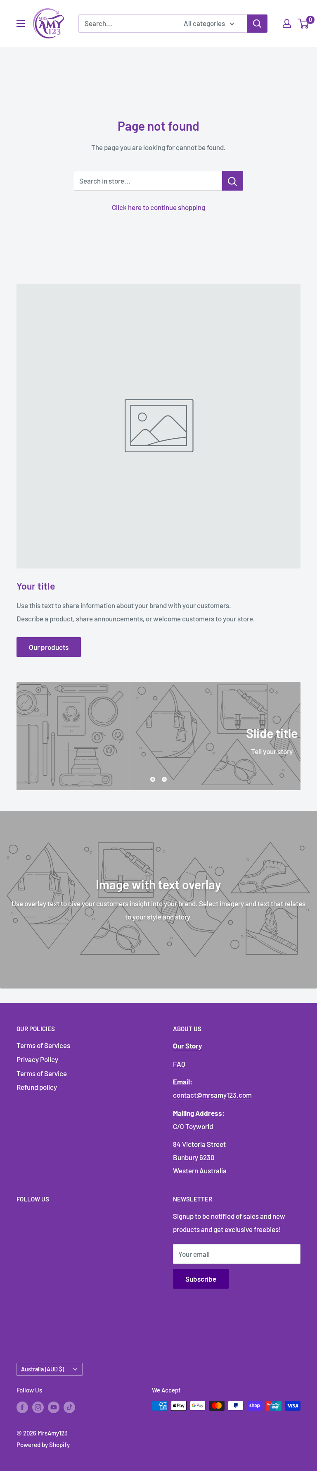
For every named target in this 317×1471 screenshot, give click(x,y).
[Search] (257, 23)
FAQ (179, 1064)
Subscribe (200, 1279)
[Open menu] (21, 23)
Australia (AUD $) (42, 1369)
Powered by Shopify (43, 1444)
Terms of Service (42, 1073)
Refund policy (37, 1087)
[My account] (287, 23)
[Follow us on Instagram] (38, 1407)
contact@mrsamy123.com (212, 1095)
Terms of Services (43, 1045)
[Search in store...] (232, 181)
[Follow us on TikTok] (69, 1407)
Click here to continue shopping (158, 207)
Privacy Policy (37, 1059)
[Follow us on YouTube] (53, 1407)
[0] (303, 24)
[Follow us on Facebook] (22, 1407)
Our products (49, 647)
